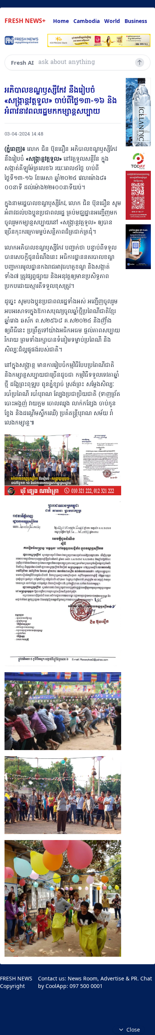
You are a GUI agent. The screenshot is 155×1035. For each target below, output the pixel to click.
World (112, 20)
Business (136, 20)
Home (61, 20)
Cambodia (86, 20)
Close (133, 1029)
